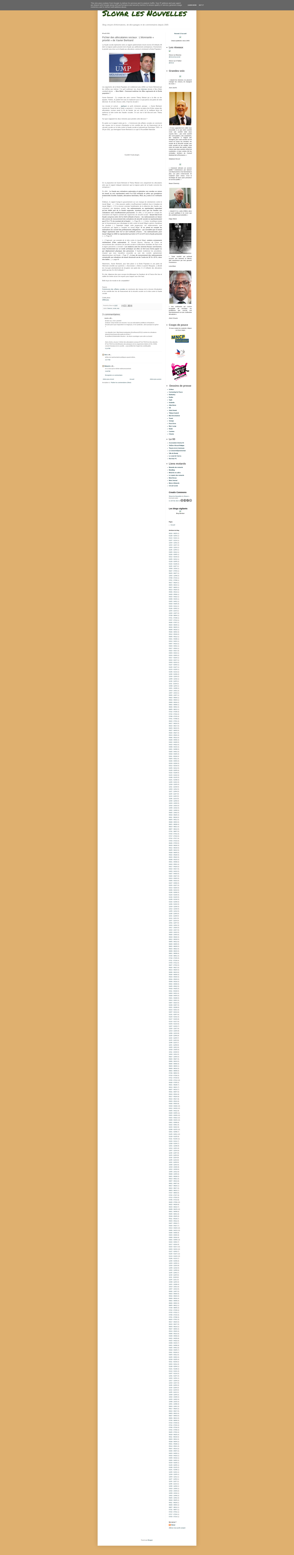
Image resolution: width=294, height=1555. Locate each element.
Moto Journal (173, 480)
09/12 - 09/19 (173, 939)
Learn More (192, 5)
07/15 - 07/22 (173, 714)
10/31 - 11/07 (173, 923)
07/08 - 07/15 (173, 578)
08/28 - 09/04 (173, 822)
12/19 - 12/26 (173, 906)
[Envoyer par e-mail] (122, 306)
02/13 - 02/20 (173, 888)
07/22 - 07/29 (173, 712)
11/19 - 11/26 (173, 1387)
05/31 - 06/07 (173, 1092)
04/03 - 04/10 (173, 871)
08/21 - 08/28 (173, 824)
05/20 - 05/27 (173, 733)
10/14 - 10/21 (173, 690)
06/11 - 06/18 (173, 1437)
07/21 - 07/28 (173, 618)
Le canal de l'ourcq (175, 456)
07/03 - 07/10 (173, 841)
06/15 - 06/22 (173, 1207)
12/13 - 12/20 (173, 1031)
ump (118, 308)
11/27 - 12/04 (173, 791)
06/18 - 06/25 (173, 1434)
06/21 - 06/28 (173, 1085)
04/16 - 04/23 (173, 1455)
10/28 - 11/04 (173, 686)
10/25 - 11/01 (173, 1047)
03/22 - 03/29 (173, 1115)
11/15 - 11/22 (173, 1040)
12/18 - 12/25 (173, 784)
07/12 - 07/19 (173, 1078)
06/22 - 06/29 (173, 1204)
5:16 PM (107, 348)
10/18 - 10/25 (173, 1049)
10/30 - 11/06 (173, 801)
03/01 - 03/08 (173, 1122)
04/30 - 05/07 (173, 1451)
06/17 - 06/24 (173, 583)
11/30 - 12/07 (173, 1153)
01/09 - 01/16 (173, 899)
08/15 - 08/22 (173, 949)
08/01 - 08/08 (173, 953)
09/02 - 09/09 (173, 705)
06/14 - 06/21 (173, 1087)
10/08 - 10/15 (173, 1402)
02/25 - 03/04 (173, 1357)
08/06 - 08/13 (173, 1418)
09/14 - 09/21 (173, 1179)
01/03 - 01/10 (173, 1024)
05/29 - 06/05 (173, 852)
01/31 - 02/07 (173, 1014)
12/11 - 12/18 (173, 787)
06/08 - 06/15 (173, 1209)
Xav (106, 355)
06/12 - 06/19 (173, 848)
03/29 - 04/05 (173, 1113)
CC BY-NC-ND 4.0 (174, 501)
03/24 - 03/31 (173, 646)
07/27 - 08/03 (173, 1193)
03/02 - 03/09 (173, 1240)
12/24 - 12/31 (173, 543)
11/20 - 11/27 (173, 566)
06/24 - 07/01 (173, 721)
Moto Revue (173, 478)
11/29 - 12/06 (173, 1035)
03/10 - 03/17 (173, 651)
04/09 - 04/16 (173, 1458)
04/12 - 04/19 (173, 1108)
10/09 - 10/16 (173, 568)
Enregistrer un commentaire (113, 375)
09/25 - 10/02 (173, 812)
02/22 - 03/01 (173, 1125)
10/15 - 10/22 (173, 1399)
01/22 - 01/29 (173, 564)
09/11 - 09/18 (173, 817)
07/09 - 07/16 (173, 1427)
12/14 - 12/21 (173, 1148)
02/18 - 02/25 (173, 1359)
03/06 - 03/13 (173, 880)
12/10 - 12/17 (173, 545)
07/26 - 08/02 (173, 1073)
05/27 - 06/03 (173, 587)
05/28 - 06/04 (173, 1441)
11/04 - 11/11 (173, 1280)
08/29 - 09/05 (173, 944)
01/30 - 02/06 (173, 892)
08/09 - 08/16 (173, 1068)
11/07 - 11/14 (173, 920)
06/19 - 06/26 (173, 845)
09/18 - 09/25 (173, 815)
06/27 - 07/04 (173, 571)
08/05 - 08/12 (173, 709)
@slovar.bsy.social (174, 57)
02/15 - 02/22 (173, 1127)
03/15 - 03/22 (173, 1118)
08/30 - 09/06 (173, 1064)
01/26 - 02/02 (173, 608)
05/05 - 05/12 (173, 636)
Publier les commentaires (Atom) (121, 382)
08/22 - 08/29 (173, 946)
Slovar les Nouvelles (144, 13)
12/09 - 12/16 (173, 679)
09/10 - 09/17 (173, 1411)
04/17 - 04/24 (173, 866)
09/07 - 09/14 (173, 1181)
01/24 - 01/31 (173, 1017)
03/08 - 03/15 (173, 1120)
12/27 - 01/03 (173, 1026)
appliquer (124, 106)
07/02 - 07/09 (173, 1430)
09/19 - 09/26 (173, 937)
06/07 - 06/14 (173, 1089)
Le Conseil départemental (177, 451)
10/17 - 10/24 (173, 927)
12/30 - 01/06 (173, 674)
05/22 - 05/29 (173, 855)
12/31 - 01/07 (173, 1376)
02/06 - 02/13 (173, 890)
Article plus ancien (155, 379)
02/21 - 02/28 (173, 1007)
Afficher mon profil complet (177, 1528)
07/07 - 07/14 (173, 620)
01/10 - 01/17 (173, 1021)
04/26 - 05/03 (173, 1103)
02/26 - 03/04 (173, 761)
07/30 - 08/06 (173, 1420)
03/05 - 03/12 (173, 552)
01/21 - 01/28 (173, 1369)
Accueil (132, 379)
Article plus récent (108, 379)
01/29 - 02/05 (173, 561)
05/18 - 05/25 (173, 1216)
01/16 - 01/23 (173, 897)
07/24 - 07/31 (173, 834)
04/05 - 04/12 (173, 1111)
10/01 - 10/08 (173, 1404)
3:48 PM (107, 371)
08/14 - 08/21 (173, 827)
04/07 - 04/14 (173, 644)
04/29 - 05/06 (173, 594)
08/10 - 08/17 (173, 1188)
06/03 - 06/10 (173, 585)
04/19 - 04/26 (173, 1106)
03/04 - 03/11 (173, 758)
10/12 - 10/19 (173, 1169)
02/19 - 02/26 (173, 763)
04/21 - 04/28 (173, 639)
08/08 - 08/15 (173, 951)
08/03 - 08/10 (173, 1190)
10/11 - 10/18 (173, 1052)
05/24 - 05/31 (173, 1094)
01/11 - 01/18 (173, 1139)
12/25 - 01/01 (173, 782)
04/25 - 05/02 (173, 986)
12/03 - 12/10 (173, 547)
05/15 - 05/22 (173, 857)
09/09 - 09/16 (173, 702)
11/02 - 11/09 (173, 1162)
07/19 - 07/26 (173, 1075)
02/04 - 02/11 (173, 1364)
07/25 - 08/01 (173, 956)
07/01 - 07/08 (173, 580)
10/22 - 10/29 (173, 1397)
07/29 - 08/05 (173, 1308)
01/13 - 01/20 (173, 669)
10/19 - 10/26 (173, 1167)
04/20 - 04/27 (173, 1226)
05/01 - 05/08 (173, 862)
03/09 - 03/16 (173, 1237)
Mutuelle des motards (176, 467)
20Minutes (105, 300)
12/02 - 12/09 (173, 575)
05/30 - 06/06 (173, 974)
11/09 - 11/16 (173, 1160)
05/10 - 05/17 (173, 1099)
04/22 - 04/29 (173, 742)
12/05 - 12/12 (173, 911)
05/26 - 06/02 (173, 632)
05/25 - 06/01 (173, 1214)
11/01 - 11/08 (173, 1045)
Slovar (186, 496)
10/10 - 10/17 (173, 930)
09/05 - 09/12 (173, 941)
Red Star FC (173, 458)
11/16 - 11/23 (173, 1157)
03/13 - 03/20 (173, 878)
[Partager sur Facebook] (129, 306)
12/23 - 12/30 (173, 1263)
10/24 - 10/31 (173, 925)
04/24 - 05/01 (173, 864)
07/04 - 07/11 (173, 963)
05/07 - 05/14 (173, 1448)
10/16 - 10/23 (173, 805)
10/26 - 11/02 (173, 1165)
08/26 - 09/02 (173, 707)
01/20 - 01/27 (173, 667)
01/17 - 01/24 (173, 1019)
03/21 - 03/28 (173, 998)
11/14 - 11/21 (173, 918)
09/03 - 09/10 (173, 1413)
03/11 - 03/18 (173, 756)
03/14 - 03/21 (173, 1000)
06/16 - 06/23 (173, 533)
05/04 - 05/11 (173, 1221)
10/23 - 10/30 (173, 803)
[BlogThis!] (125, 306)
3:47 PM (107, 360)
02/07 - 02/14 (173, 1012)
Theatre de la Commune (176, 448)
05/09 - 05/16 (173, 981)
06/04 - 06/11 (173, 1439)
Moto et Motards (174, 483)
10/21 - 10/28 (173, 688)
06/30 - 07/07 (173, 622)
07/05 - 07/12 (173, 1080)
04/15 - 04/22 (173, 597)
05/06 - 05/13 (173, 592)
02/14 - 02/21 (173, 1010)
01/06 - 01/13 (173, 672)
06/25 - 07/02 (173, 1432)
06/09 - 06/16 (173, 629)
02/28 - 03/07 (173, 1005)
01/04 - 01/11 (173, 606)
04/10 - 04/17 (173, 869)
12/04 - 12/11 (173, 789)
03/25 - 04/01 (173, 601)
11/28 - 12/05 (173, 913)
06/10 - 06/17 (173, 726)
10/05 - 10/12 (173, 1172)
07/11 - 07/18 (173, 960)
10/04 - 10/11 (173, 1054)
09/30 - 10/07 (173, 695)
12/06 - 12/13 (173, 1033)
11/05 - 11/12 (173, 1392)
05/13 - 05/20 (173, 590)
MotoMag (172, 470)
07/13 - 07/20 (173, 1197)
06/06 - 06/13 (173, 972)
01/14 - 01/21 (173, 538)
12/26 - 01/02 (173, 904)
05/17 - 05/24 (173, 1096)
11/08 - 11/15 (173, 1042)
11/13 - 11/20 (173, 796)
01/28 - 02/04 (173, 536)
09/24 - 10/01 (173, 1406)
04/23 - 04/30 (173, 1453)
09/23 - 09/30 (173, 697)
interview (144, 89)
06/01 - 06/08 (173, 1211)
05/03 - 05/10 (173, 1101)
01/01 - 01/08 (173, 780)
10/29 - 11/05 (173, 1394)
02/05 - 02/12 (173, 559)
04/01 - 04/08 (173, 749)
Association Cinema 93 (176, 443)
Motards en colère (175, 472)
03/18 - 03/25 (173, 604)
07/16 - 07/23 (173, 1425)
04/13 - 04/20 (173, 1228)
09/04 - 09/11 (173, 819)
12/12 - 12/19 (173, 909)
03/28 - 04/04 (173, 995)
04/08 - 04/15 (173, 599)
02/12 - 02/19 (173, 557)
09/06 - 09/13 (173, 1061)
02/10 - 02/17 (173, 660)
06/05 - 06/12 (173, 850)
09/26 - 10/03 (173, 934)
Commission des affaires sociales (113, 289)
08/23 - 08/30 (173, 1066)
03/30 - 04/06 (173, 1233)
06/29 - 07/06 (173, 1202)
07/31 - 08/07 (173, 831)
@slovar (171, 63)
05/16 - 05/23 (173, 979)
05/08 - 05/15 (173, 859)
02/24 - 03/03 (173, 655)
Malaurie (107, 366)
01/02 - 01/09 (173, 902)
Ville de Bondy (173, 453)
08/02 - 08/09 (173, 1071)
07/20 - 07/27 (173, 1195)
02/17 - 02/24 (173, 658)
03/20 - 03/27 (173, 876)
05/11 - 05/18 (173, 1219)
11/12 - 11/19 (173, 1390)
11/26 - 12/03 (173, 550)
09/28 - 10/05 (173, 1174)
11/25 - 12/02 (173, 1272)
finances (109, 308)
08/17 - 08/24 (173, 1186)
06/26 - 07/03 (173, 843)
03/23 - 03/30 (173, 1235)
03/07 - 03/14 (173, 1003)
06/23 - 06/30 (173, 625)
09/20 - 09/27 (173, 1059)
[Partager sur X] (127, 306)
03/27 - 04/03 (173, 873)
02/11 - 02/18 (173, 1362)
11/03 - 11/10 (173, 611)
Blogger (150, 1540)
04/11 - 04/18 (173, 991)
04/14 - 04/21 (173, 641)
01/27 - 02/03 (173, 665)
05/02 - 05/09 (173, 984)
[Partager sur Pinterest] (131, 306)
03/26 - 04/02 (173, 1460)
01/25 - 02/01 (173, 1134)
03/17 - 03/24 (173, 648)
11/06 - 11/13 (173, 798)
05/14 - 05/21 (173, 1446)
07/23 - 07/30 (173, 1423)
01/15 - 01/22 (173, 775)
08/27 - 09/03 (173, 1416)
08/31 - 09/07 (173, 1183)
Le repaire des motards (176, 475)
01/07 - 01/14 (173, 540)
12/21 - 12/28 (173, 1146)
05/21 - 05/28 (173, 1444)
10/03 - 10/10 (173, 932)
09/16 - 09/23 (173, 700)
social (114, 308)
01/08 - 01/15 (173, 777)
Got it (201, 5)
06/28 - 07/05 (173, 1082)
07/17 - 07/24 (173, 836)
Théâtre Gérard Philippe (176, 445)
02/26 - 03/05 (173, 554)
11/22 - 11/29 (173, 1038)
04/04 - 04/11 (173, 993)
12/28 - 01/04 (173, 1143)
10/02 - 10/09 (173, 810)
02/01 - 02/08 (173, 1132)
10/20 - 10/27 (173, 613)
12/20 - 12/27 (173, 1028)
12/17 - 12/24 (173, 1380)
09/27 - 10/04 (173, 1057)
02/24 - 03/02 (173, 1242)
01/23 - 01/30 (173, 895)
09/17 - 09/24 (173, 1409)
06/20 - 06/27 (173, 573)
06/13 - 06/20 (173, 970)
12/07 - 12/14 (173, 1150)
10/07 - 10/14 (173, 693)
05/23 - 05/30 (173, 977)
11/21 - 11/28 (173, 916)
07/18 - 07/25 (173, 958)
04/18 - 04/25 (173, 988)
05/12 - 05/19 (173, 634)
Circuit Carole (173, 486)
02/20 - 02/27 (173, 885)
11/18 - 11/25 (173, 681)
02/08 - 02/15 (173, 1129)
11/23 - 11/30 (173, 1155)
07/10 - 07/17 (173, 838)
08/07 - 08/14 (173, 829)
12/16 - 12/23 (173, 676)
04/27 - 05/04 (173, 1223)
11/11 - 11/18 (173, 683)
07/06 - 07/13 (173, 1200)
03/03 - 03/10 (173, 653)
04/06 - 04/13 (173, 1230)
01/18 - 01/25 (173, 1136)
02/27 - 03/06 (173, 883)
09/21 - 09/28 (173, 1176)
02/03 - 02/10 (173, 662)
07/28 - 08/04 (173, 615)
